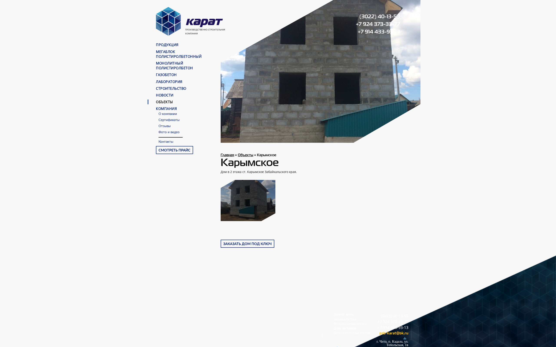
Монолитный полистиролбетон (174, 65)
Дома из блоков (345, 328)
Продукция (167, 44)
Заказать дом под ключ (247, 244)
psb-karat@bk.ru (393, 333)
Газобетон (166, 74)
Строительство (171, 88)
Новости (165, 95)
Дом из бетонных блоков (352, 333)
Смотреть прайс (174, 150)
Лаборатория (169, 81)
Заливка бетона (345, 319)
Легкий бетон (344, 314)
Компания (166, 108)
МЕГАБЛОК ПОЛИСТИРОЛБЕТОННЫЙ (179, 54)
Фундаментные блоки (350, 323)
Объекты (164, 102)
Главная (227, 155)
